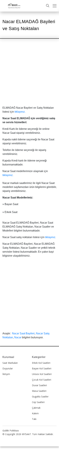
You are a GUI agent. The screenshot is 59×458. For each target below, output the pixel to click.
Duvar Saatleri (39, 385)
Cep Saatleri (38, 402)
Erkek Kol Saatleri (41, 362)
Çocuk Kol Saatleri (41, 379)
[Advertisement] (29, 75)
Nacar (17, 337)
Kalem (35, 413)
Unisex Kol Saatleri (42, 374)
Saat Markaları (10, 362)
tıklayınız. (20, 111)
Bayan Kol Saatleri (41, 368)
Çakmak (36, 407)
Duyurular (7, 368)
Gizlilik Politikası (10, 430)
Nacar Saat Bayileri (23, 333)
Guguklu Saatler (40, 396)
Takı (34, 419)
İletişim (6, 374)
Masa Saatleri (39, 390)
